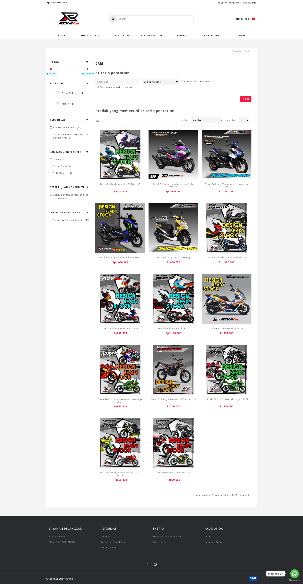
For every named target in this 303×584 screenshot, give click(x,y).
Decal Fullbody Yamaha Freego (173, 257)
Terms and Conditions (113, 542)
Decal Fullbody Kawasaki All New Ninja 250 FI (120, 400)
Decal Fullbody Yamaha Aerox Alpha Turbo (173, 185)
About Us (106, 536)
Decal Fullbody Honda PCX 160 (226, 328)
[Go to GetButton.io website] (294, 580)
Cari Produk (160, 542)
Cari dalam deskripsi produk (115, 87)
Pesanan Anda (213, 542)
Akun (208, 536)
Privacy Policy (109, 547)
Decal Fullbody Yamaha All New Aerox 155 (226, 185)
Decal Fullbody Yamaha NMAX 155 (226, 257)
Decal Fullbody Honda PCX (173, 328)
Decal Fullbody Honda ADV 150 (120, 328)
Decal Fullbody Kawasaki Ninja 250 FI (227, 399)
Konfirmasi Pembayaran (167, 536)
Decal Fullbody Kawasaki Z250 (173, 472)
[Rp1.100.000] (87, 69)
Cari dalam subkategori (197, 81)
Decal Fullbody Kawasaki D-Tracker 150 (173, 399)
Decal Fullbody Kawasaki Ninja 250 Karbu (120, 474)
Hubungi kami (57, 536)
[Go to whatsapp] (294, 573)
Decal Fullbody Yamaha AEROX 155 (120, 184)
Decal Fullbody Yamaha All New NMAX (120, 257)
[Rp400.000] (51, 69)
